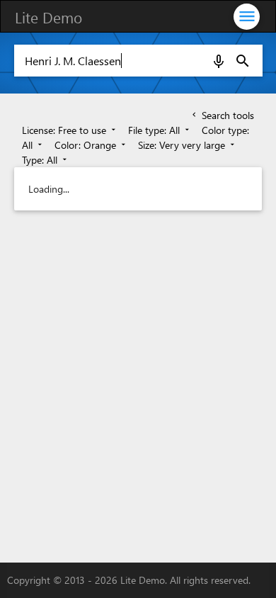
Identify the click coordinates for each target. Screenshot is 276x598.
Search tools (222, 115)
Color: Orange (91, 145)
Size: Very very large (187, 145)
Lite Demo (48, 17)
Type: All (45, 160)
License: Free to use (70, 130)
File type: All (160, 130)
